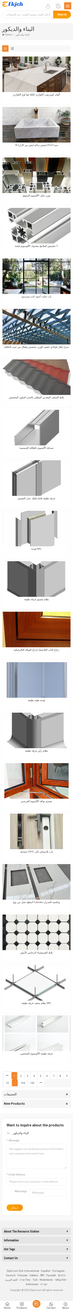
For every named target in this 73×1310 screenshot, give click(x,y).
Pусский (51, 1275)
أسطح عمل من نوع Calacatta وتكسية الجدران (36, 902)
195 (32, 1083)
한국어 (61, 1275)
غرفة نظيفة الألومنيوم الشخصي (36, 1053)
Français (22, 1275)
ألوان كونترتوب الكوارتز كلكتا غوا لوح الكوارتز (36, 94)
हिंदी (42, 1275)
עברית (44, 1284)
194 (23, 1083)
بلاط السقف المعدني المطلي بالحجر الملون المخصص (36, 397)
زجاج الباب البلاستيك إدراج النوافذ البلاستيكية (36, 650)
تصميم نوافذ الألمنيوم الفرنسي (36, 801)
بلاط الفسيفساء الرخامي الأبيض (36, 952)
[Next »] (40, 1082)
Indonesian (32, 1284)
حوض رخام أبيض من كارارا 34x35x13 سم (36, 145)
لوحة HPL (36, 549)
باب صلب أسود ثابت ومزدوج (36, 296)
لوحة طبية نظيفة (36, 700)
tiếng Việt (60, 1279)
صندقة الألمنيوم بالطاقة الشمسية (36, 448)
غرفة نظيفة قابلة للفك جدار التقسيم (36, 498)
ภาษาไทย (25, 1279)
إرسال (14, 1207)
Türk (35, 1279)
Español (45, 1270)
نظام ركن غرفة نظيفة (36, 750)
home (8, 34)
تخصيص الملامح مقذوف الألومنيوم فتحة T (36, 246)
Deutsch (11, 1275)
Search (62, 14)
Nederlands (46, 1279)
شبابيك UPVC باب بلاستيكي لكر (36, 851)
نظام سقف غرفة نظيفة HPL (36, 1003)
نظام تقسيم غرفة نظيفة (36, 599)
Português (58, 1270)
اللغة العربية (11, 1279)
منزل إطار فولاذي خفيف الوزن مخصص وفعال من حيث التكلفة (36, 347)
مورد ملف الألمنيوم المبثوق (36, 195)
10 (7, 1083)
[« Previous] (7, 1075)
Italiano (34, 1275)
